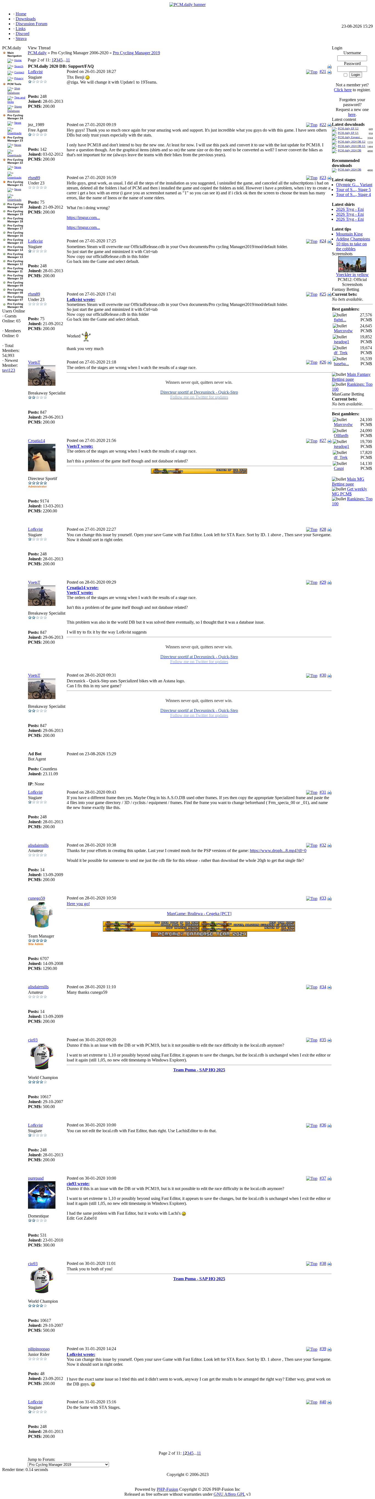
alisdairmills (38, 845)
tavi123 (8, 370)
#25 (323, 294)
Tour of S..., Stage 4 (353, 194)
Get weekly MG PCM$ (349, 491)
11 (68, 60)
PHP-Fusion (167, 1489)
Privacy (18, 78)
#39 (323, 1348)
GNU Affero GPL (229, 1494)
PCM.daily (37, 52)
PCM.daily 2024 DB (349, 150)
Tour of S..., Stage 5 (353, 189)
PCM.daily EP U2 (348, 128)
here (352, 114)
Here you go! (78, 903)
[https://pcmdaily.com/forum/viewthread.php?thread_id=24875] (151, 924)
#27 (323, 440)
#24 (323, 241)
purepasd (36, 1178)
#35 (323, 1039)
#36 (323, 1125)
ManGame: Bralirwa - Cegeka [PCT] (199, 913)
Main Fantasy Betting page (351, 377)
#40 (323, 1401)
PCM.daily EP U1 (348, 132)
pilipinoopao (39, 1349)
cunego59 (36, 898)
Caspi (339, 468)
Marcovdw (343, 330)
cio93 (33, 1040)
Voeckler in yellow (352, 274)
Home (18, 60)
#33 (323, 898)
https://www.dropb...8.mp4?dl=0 (278, 850)
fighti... (340, 319)
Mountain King (349, 234)
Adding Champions (353, 239)
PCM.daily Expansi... (350, 137)
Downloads (14, 133)
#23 (323, 177)
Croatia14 (36, 440)
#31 (323, 792)
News (17, 122)
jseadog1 (341, 341)
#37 (323, 1178)
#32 (323, 845)
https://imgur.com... (83, 217)
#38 (323, 1263)
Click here (343, 89)
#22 (323, 124)
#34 (323, 986)
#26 (323, 362)
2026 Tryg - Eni (350, 209)
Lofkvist (35, 71)
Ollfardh (341, 435)
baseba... (341, 363)
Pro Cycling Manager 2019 (136, 52)
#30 (323, 675)
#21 (323, 71)
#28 (323, 529)
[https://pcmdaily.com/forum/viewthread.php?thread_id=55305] (247, 924)
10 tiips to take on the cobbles (351, 246)
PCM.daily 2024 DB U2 (351, 141)
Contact (19, 72)
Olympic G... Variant (354, 184)
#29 (323, 582)
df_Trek (341, 352)
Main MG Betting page (348, 481)
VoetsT (34, 362)
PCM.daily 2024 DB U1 (351, 145)
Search (18, 66)
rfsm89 (34, 177)
